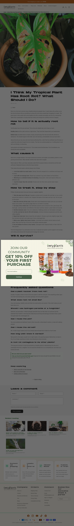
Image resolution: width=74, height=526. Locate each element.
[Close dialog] (71, 241)
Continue (19, 277)
